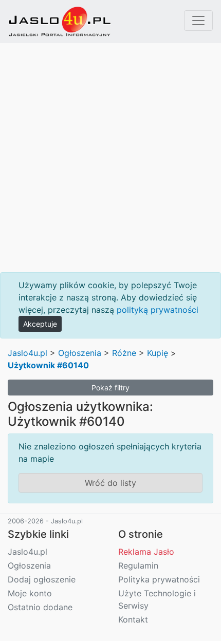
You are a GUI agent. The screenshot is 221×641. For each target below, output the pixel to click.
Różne (124, 353)
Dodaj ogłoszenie (42, 579)
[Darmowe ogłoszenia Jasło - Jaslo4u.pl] (59, 21)
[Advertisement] (110, 157)
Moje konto (30, 593)
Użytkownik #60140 (48, 365)
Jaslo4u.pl (27, 353)
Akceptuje (40, 323)
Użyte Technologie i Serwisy (157, 599)
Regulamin (138, 565)
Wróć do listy (110, 483)
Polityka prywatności (159, 579)
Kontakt (133, 619)
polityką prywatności (157, 310)
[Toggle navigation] (198, 20)
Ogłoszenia (79, 353)
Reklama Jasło (146, 551)
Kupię (157, 353)
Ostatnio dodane (40, 607)
